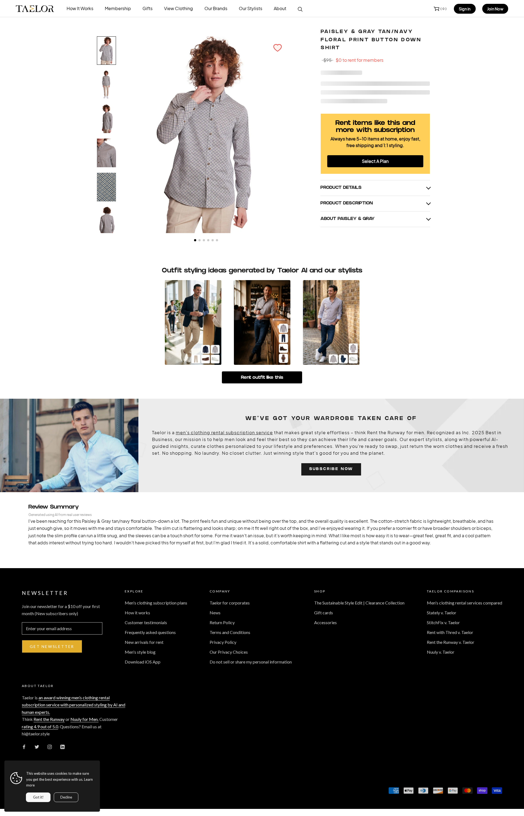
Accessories (325, 622)
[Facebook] (24, 746)
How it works (137, 612)
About (280, 8)
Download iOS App (142, 661)
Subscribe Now (331, 469)
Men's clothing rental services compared (464, 602)
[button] (277, 47)
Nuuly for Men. (84, 719)
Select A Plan (375, 161)
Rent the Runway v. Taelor (450, 642)
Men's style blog (140, 651)
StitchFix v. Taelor (443, 622)
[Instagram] (49, 746)
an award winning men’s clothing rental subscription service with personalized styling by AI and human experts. (73, 705)
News (215, 612)
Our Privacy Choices (229, 651)
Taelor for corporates (230, 602)
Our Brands (215, 8)
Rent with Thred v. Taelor (450, 632)
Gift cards (323, 612)
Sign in (465, 8)
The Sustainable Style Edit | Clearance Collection (359, 602)
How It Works (80, 8)
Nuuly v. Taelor (440, 651)
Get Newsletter (52, 646)
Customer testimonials (146, 622)
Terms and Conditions (230, 632)
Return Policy (222, 622)
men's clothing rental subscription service (224, 432)
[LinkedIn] (62, 746)
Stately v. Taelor (441, 612)
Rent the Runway (49, 719)
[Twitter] (37, 746)
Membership (118, 8)
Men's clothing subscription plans (156, 602)
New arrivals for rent (144, 642)
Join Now (495, 8)
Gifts (147, 8)
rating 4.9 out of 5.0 (40, 726)
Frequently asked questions (150, 632)
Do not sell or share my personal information (251, 661)
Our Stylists (250, 8)
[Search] (300, 8)
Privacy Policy (223, 642)
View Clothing (178, 8)
